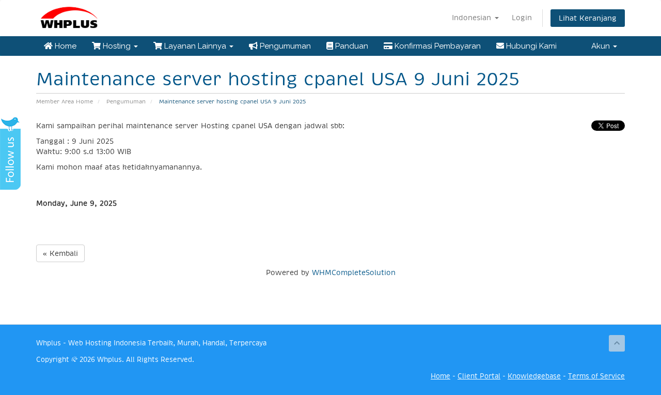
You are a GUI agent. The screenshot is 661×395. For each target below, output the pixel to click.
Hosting (117, 46)
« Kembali (60, 253)
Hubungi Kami (530, 46)
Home (64, 46)
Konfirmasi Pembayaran (436, 46)
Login (522, 17)
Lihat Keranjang (588, 18)
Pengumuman (284, 46)
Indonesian (473, 17)
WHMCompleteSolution (354, 272)
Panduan (350, 46)
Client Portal (479, 376)
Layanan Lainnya (195, 46)
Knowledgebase (534, 376)
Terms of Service (596, 376)
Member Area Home (64, 101)
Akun (601, 46)
